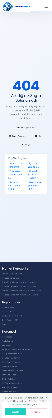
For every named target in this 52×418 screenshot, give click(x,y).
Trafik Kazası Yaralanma (12, 274)
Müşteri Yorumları (9, 366)
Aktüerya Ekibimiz (9, 345)
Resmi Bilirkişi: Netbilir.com (13, 370)
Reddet (37, 412)
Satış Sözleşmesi (9, 375)
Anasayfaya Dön (27, 127)
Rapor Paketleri (18, 136)
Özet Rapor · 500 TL (10, 320)
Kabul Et (15, 412)
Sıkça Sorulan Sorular (11, 362)
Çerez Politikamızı (18, 404)
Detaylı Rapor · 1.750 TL (12, 316)
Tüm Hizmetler (8, 307)
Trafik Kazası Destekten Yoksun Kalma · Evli (20, 282)
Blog (40, 136)
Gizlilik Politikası (9, 379)
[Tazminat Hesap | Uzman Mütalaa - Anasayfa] (16, 7)
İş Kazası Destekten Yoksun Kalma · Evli (19, 286)
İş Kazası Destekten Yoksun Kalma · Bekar (20, 295)
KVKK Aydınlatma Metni (12, 383)
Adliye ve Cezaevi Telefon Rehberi (17, 349)
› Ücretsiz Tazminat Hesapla (33, 174)
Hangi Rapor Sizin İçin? (12, 354)
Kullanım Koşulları (9, 387)
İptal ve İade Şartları (10, 391)
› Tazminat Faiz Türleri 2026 (14, 185)
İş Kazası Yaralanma (10, 278)
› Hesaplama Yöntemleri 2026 (34, 185)
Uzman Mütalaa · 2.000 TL (13, 311)
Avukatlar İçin (7, 341)
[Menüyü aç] (46, 7)
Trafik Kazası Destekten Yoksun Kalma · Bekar (21, 291)
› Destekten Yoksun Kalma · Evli (16, 174)
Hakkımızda (7, 337)
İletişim (27, 144)
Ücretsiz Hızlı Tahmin (11, 358)
